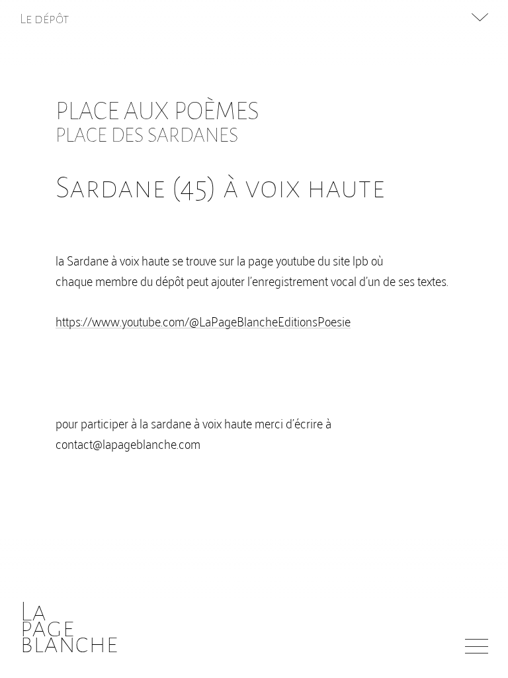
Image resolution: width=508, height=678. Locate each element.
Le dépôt (44, 18)
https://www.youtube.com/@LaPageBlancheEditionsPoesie (203, 320)
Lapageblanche (69, 627)
